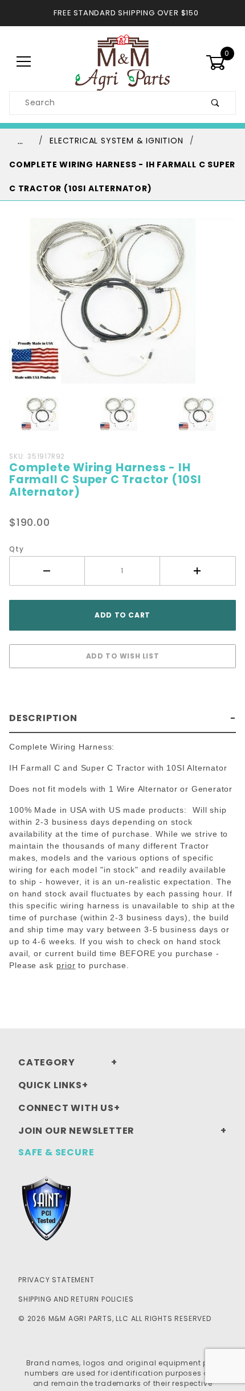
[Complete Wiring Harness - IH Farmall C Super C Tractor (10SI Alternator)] (122, 307)
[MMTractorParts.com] (122, 61)
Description (43, 718)
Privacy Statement (56, 1280)
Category (46, 1062)
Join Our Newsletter (76, 1130)
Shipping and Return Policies (75, 1299)
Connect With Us (66, 1107)
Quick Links (50, 1085)
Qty (16, 549)
